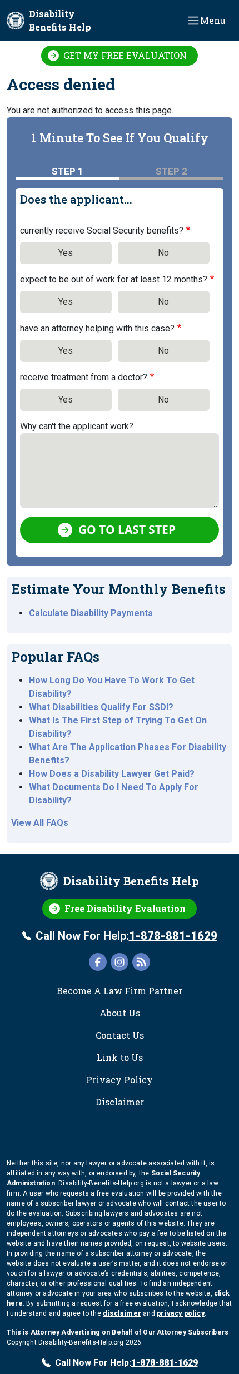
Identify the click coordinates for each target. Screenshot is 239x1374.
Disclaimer (120, 1102)
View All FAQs (39, 822)
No (163, 252)
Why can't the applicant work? (76, 426)
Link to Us (120, 1057)
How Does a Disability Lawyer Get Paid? (112, 773)
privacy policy (181, 1313)
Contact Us (120, 1035)
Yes (65, 252)
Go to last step (127, 529)
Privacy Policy (119, 1079)
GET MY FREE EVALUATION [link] (125, 55)
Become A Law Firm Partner (119, 990)
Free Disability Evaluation (125, 908)
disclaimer (122, 1313)
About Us (119, 1013)
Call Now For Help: (126, 936)
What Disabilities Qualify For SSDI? (101, 707)
